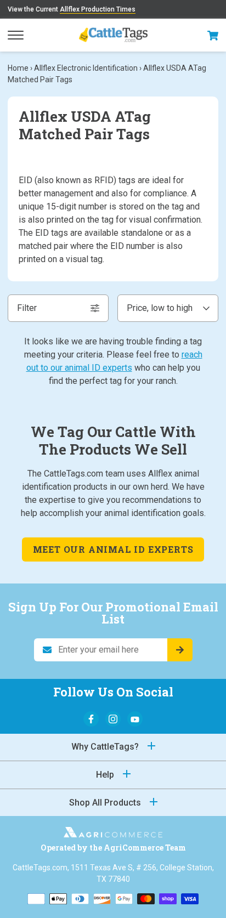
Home (18, 68)
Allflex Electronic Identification (86, 68)
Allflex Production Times (97, 9)
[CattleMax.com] (113, 834)
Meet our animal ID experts (113, 549)
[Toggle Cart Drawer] (212, 35)
